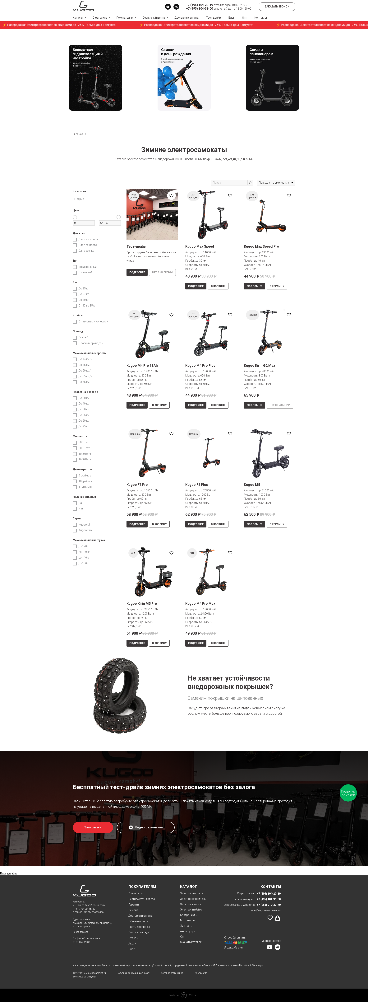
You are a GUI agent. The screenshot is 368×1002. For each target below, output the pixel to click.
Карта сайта (201, 973)
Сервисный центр (154, 17)
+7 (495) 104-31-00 (269, 899)
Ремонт (133, 910)
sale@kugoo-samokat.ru (266, 910)
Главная (78, 134)
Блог (231, 17)
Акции (132, 943)
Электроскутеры (190, 904)
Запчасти (186, 925)
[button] (93, 827)
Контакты (261, 17)
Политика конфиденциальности (133, 973)
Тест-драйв (213, 17)
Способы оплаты (235, 937)
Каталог (78, 17)
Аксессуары (188, 931)
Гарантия (134, 904)
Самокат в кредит (139, 932)
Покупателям (125, 17)
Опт (244, 17)
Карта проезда (80, 932)
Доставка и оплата (186, 17)
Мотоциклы (187, 920)
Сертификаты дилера (141, 899)
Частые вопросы (139, 926)
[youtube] (168, 7)
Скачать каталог (190, 941)
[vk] (176, 7)
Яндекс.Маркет (233, 947)
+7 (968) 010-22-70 (269, 904)
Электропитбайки (191, 909)
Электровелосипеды (193, 898)
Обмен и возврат (139, 921)
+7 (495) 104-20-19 (269, 893)
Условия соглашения (172, 973)
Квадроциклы (188, 914)
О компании (136, 893)
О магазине (100, 17)
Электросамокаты (192, 893)
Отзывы (133, 937)
